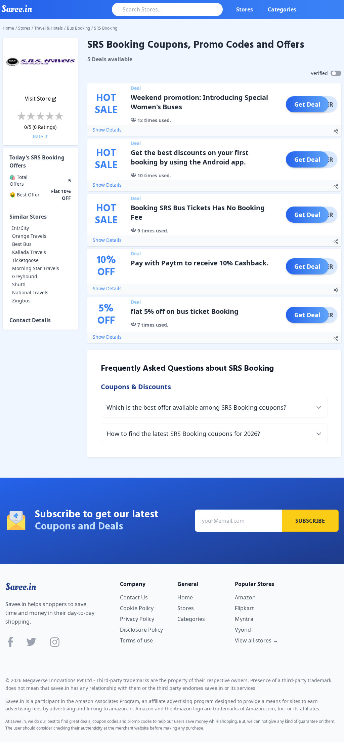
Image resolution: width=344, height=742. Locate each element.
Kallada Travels (29, 252)
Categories (282, 9)
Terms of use (136, 640)
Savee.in (20, 587)
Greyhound (24, 276)
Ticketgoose (25, 260)
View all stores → (256, 640)
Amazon (245, 597)
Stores (244, 9)
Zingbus (21, 300)
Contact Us (134, 597)
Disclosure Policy (141, 629)
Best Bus (22, 244)
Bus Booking (78, 28)
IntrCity (20, 228)
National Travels (30, 292)
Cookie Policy (137, 608)
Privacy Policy (137, 619)
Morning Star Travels (35, 268)
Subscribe (310, 520)
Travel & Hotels (48, 28)
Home (8, 28)
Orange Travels (29, 236)
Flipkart (244, 608)
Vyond (243, 629)
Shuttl (19, 284)
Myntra (244, 619)
